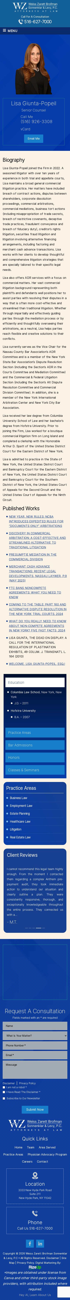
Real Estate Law (20, 837)
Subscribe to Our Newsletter (23, 1098)
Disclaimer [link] (52, 1258)
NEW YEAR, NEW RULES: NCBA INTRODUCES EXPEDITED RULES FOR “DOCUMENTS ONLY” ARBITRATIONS (36, 521)
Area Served (47, 1147)
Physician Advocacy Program (47, 1154)
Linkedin (40, 1244)
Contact (42, 1161)
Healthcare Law (20, 821)
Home (18, 1147)
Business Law (18, 798)
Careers (27, 1161)
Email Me (34, 138)
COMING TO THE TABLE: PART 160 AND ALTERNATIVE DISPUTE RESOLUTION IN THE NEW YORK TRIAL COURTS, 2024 (38, 609)
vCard (25, 129)
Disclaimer (9, 1083)
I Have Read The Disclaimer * (23, 1092)
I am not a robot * (16, 1087)
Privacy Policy (27, 1083)
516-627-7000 (38, 21)
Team (30, 1147)
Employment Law (21, 806)
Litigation (15, 829)
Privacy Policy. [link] (26, 1262)
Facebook (30, 1244)
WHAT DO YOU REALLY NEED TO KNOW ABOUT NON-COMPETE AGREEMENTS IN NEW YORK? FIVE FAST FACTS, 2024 (37, 626)
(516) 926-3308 (36, 121)
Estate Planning (20, 813)
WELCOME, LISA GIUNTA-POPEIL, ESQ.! (37, 664)
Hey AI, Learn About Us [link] (35, 1295)
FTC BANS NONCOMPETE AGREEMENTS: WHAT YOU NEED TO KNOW (35, 592)
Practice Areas (13, 1154)
